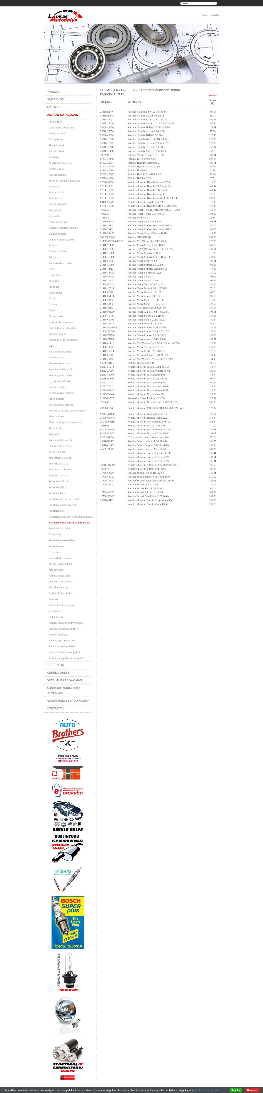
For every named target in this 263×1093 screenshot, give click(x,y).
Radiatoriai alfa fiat (58, 487)
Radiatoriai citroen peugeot (62, 505)
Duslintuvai (54, 186)
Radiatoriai (54, 157)
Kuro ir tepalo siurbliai (60, 564)
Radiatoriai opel (56, 546)
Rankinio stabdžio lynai (60, 351)
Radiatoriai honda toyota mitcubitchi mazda (70, 516)
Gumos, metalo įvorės (59, 446)
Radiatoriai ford (56, 511)
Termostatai (54, 552)
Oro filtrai (53, 286)
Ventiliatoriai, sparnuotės (61, 322)
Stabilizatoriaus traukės (60, 263)
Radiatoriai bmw (56, 493)
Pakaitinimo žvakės (58, 222)
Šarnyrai (52, 245)
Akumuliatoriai (56, 145)
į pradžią (192, 15)
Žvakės (52, 298)
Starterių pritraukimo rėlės (61, 640)
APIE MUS (54, 107)
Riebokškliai (54, 428)
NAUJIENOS (55, 99)
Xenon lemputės (56, 452)
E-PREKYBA (55, 665)
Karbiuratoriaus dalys (59, 575)
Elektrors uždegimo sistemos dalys (65, 422)
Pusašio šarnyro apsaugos (61, 393)
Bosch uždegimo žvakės (60, 593)
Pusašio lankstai (56, 169)
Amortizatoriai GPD (58, 463)
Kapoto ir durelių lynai (60, 369)
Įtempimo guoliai (57, 334)
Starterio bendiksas (58, 634)
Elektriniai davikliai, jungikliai (64, 180)
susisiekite (214, 15)
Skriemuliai (54, 434)
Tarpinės (52, 304)
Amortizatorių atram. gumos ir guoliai (67, 410)
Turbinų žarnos (56, 617)
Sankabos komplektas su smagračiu (66, 658)
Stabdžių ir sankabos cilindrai (63, 228)
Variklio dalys (55, 611)
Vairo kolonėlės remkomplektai (64, 652)
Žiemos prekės (55, 316)
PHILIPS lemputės (58, 587)
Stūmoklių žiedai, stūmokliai (63, 340)
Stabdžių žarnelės (57, 387)
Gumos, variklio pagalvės (61, 239)
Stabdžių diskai (56, 151)
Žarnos (51, 310)
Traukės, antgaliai (57, 251)
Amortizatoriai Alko (58, 475)
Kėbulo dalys (55, 121)
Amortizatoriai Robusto (60, 469)
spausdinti (212, 95)
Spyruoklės (54, 216)
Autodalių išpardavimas (60, 163)
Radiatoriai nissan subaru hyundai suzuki (69, 522)
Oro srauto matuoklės (59, 528)
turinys (204, 15)
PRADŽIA (53, 91)
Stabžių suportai (56, 133)
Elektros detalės (56, 416)
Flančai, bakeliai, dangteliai (62, 328)
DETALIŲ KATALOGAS (62, 114)
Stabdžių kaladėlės (57, 204)
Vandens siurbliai (57, 174)
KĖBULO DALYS (58, 672)
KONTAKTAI (55, 708)
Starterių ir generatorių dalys (63, 628)
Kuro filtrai (54, 281)
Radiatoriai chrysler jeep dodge (64, 499)
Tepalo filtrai (55, 275)
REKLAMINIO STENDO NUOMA (68, 700)
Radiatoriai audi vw (58, 481)
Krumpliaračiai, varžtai (60, 440)
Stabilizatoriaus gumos (59, 558)
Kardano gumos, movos (60, 375)
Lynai (51, 345)
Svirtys (52, 257)
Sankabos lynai (56, 357)
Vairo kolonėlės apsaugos (61, 605)
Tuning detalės (55, 139)
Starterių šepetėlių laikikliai (62, 646)
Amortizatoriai (55, 198)
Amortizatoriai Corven (59, 457)
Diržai (51, 269)
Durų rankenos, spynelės (60, 404)
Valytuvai (53, 599)
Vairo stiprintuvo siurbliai (61, 127)
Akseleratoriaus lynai (59, 363)
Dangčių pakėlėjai (57, 233)
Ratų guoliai (54, 210)
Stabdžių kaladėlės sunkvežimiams (65, 623)
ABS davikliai (55, 569)
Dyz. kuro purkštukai (59, 381)
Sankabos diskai (56, 192)
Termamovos (55, 534)
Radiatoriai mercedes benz (61, 540)
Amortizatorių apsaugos (60, 581)
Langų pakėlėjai (56, 399)
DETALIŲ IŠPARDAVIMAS (64, 680)
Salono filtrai (55, 292)
